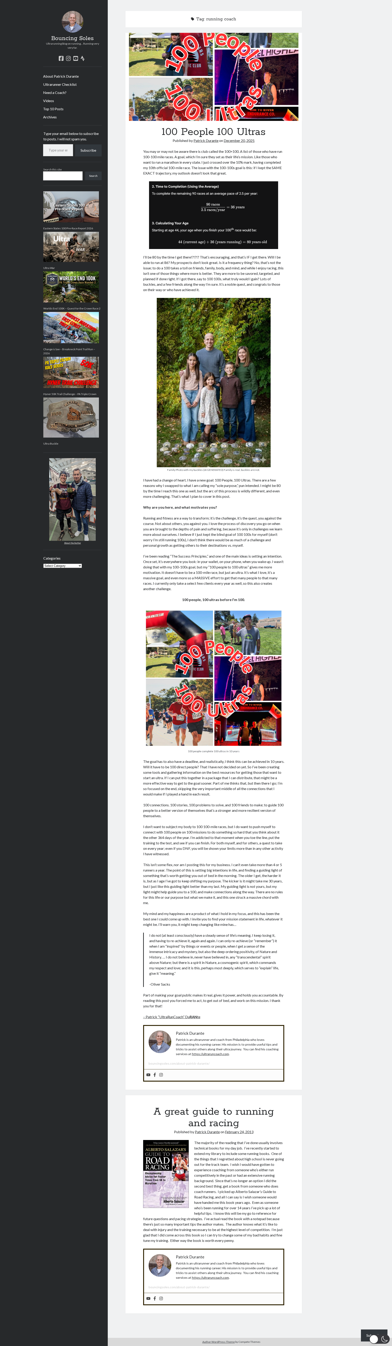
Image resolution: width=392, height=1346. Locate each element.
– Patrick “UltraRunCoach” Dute (171, 1017)
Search (93, 175)
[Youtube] (148, 1075)
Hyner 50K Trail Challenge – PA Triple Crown (69, 394)
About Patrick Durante (61, 76)
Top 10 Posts (53, 109)
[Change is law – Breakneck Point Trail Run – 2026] (71, 327)
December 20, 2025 (239, 140)
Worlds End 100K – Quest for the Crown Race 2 (71, 308)
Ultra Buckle (50, 443)
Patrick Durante (206, 140)
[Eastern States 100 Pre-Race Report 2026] (71, 206)
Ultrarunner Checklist (60, 84)
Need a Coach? (54, 92)
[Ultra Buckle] (71, 418)
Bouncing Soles (72, 38)
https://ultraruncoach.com (210, 1054)
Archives (50, 117)
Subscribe (88, 150)
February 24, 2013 (239, 1132)
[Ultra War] (71, 247)
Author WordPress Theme (218, 1342)
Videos (48, 100)
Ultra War (49, 268)
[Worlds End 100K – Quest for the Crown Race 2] (71, 286)
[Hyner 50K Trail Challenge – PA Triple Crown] (71, 372)
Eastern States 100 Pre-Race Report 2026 (68, 228)
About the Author (72, 543)
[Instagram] (161, 1075)
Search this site (52, 169)
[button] (379, 1339)
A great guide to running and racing (213, 1117)
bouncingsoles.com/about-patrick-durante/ (179, 1063)
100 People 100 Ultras (213, 77)
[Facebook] (155, 1075)
